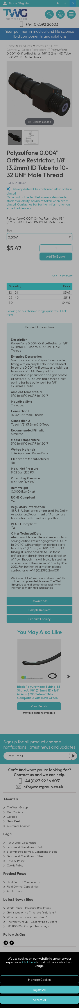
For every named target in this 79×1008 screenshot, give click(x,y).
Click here (29, 962)
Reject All (39, 990)
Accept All (40, 1000)
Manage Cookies (39, 980)
